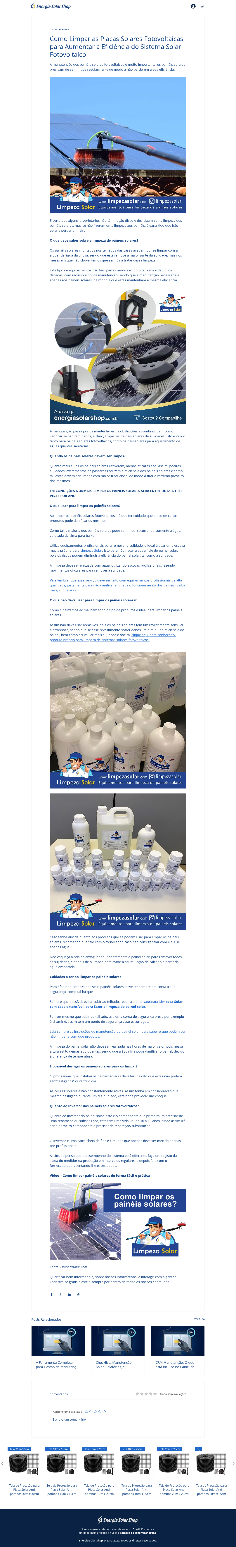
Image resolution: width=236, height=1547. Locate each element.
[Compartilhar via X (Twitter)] (60, 1294)
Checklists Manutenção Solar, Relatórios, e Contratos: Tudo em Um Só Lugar (117, 1364)
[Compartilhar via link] (78, 1294)
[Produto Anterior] (2, 1463)
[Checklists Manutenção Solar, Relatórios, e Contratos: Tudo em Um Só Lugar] (118, 1341)
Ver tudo (199, 1319)
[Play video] (118, 1221)
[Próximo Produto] (234, 1463)
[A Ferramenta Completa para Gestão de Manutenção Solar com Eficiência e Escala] (58, 1341)
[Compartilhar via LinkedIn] (69, 1294)
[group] (118, 1475)
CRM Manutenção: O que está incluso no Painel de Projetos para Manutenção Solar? (176, 1364)
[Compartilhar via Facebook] (51, 1294)
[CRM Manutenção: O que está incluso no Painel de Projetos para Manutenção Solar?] (177, 1341)
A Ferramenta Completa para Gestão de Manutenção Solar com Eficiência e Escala (58, 1364)
